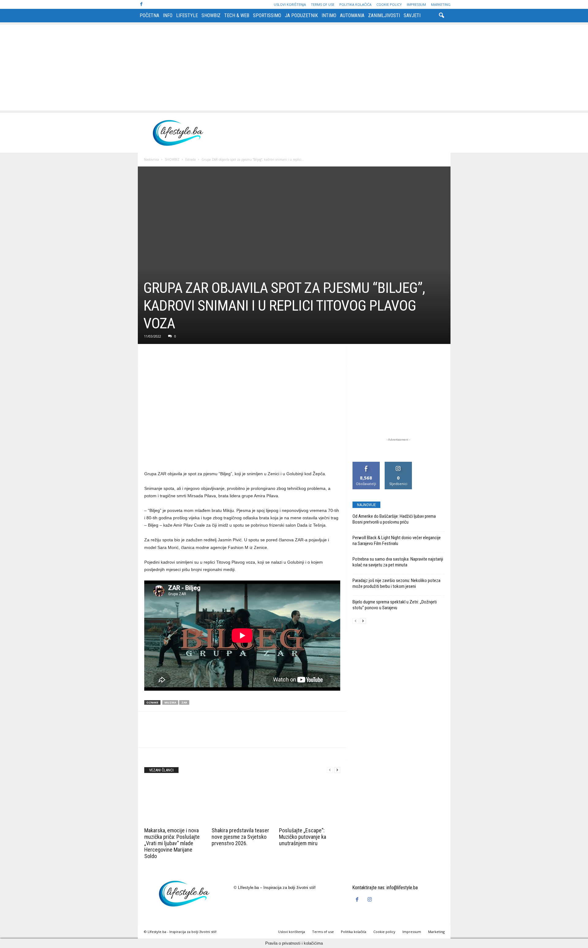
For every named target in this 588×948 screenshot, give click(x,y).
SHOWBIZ (211, 15)
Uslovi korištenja (290, 4)
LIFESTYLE (187, 15)
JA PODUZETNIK (301, 15)
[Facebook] (141, 4)
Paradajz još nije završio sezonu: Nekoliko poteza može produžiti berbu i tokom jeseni (396, 583)
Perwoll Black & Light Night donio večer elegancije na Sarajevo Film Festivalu (396, 540)
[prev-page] (330, 770)
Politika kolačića (355, 4)
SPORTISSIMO (267, 15)
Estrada (190, 159)
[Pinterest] (178, 356)
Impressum (416, 4)
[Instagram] (370, 900)
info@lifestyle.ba (402, 887)
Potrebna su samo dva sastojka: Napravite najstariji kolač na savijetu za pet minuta (397, 562)
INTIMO (329, 15)
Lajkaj (366, 464)
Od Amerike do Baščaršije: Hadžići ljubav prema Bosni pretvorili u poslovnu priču (394, 519)
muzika (170, 702)
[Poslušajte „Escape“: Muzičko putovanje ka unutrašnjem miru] (309, 802)
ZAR (184, 702)
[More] (207, 356)
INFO (167, 15)
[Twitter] (164, 356)
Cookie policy (389, 4)
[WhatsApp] (193, 356)
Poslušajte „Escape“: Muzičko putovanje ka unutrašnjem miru (302, 836)
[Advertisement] (294, 67)
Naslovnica (151, 159)
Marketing (440, 4)
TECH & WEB (236, 15)
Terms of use (322, 4)
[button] (441, 15)
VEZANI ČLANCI (161, 770)
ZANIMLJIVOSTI (384, 15)
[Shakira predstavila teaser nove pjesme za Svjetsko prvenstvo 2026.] (242, 802)
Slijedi (398, 464)
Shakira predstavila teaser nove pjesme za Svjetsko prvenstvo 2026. (240, 836)
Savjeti (412, 15)
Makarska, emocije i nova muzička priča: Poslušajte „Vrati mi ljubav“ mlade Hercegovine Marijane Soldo (172, 843)
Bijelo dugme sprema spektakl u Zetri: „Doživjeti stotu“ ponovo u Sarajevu (394, 604)
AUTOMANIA (352, 15)
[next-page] (337, 770)
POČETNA (149, 15)
